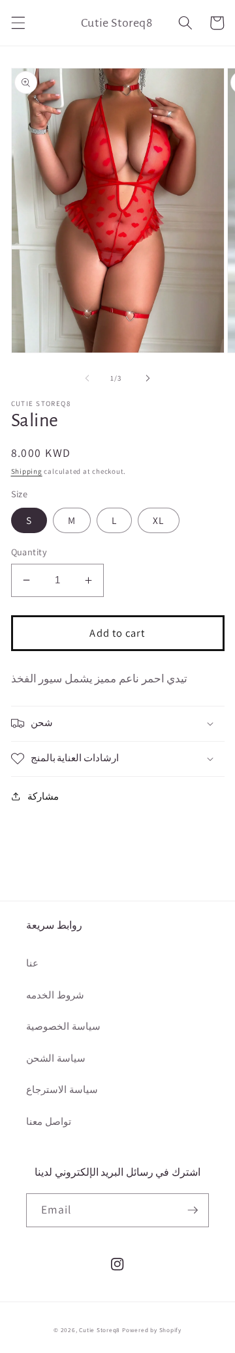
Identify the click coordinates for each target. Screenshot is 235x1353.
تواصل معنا (48, 1121)
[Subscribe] (192, 1210)
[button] (17, 22)
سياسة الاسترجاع (62, 1089)
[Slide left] (87, 378)
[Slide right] (147, 378)
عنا (32, 962)
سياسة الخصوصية (63, 1025)
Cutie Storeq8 (99, 1330)
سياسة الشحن (56, 1057)
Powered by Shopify (151, 1330)
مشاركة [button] (43, 795)
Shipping (26, 471)
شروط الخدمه (55, 994)
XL (158, 520)
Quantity (29, 552)
